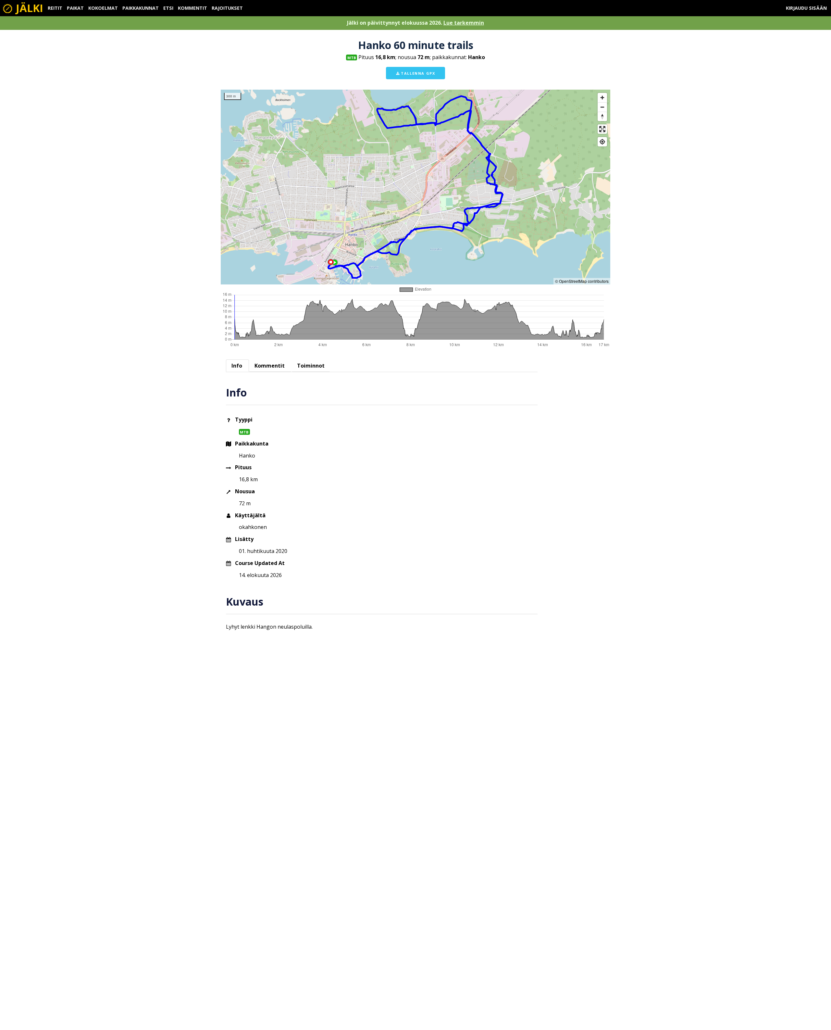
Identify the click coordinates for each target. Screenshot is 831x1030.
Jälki (28, 8)
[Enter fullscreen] (602, 129)
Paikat (75, 8)
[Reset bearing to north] (602, 116)
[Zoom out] (602, 107)
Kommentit (192, 8)
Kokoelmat (103, 8)
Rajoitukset (227, 8)
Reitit (55, 8)
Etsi (168, 8)
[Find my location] (602, 141)
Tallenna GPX (417, 73)
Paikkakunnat (140, 8)
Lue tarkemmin (463, 22)
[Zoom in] (602, 97)
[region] (415, 187)
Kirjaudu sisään (806, 8)
